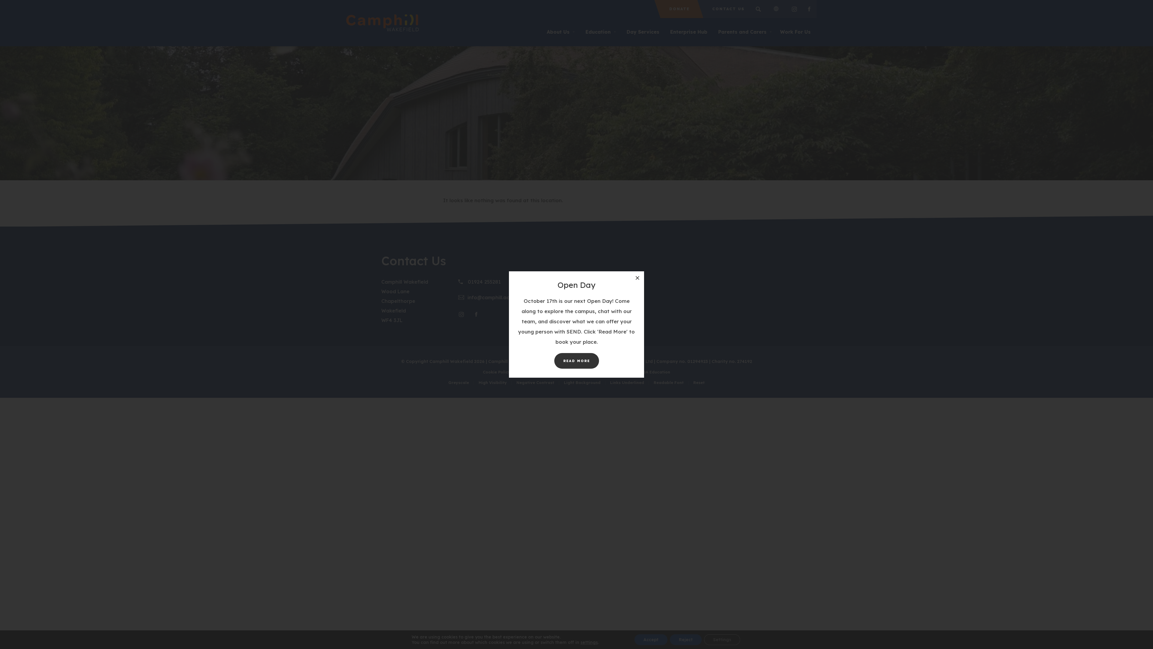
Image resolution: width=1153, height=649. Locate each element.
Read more (581, 363)
